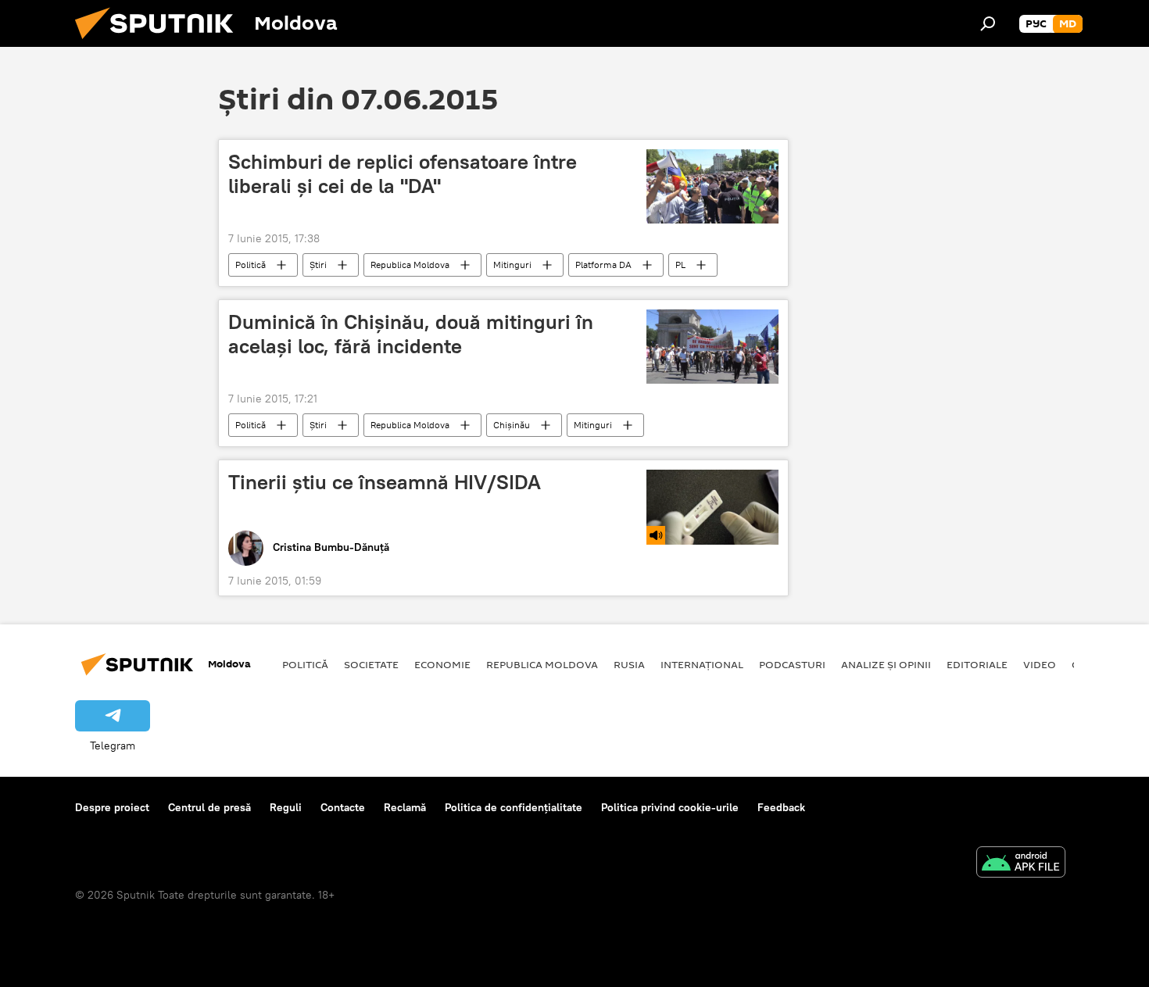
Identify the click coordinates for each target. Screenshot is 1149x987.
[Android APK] (1021, 864)
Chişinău (511, 425)
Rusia (629, 664)
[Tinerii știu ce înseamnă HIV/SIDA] (712, 507)
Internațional (701, 664)
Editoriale (977, 664)
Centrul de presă (209, 807)
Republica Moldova (409, 264)
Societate (371, 664)
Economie (442, 664)
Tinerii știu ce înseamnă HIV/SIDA (384, 482)
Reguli (286, 807)
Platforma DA (603, 264)
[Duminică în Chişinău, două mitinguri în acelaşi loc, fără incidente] (712, 346)
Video (1039, 664)
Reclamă (405, 807)
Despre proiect (112, 807)
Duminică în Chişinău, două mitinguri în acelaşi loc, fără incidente (410, 334)
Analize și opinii (886, 664)
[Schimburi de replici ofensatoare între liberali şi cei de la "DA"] (712, 186)
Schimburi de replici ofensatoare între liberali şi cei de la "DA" (402, 173)
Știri (318, 264)
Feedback (781, 807)
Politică (250, 264)
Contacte (342, 807)
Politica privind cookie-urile (670, 807)
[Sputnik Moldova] (160, 43)
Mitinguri (512, 264)
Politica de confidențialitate (513, 807)
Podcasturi (792, 664)
